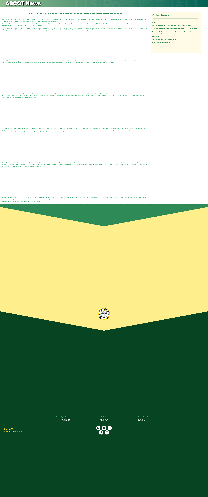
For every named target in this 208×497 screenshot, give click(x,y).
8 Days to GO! (156, 36)
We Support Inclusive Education (161, 42)
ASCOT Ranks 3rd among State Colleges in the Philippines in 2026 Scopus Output (174, 28)
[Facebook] (98, 428)
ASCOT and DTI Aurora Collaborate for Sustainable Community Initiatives (172, 25)
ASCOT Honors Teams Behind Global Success (164, 39)
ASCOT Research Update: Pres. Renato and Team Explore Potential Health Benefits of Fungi (175, 21)
